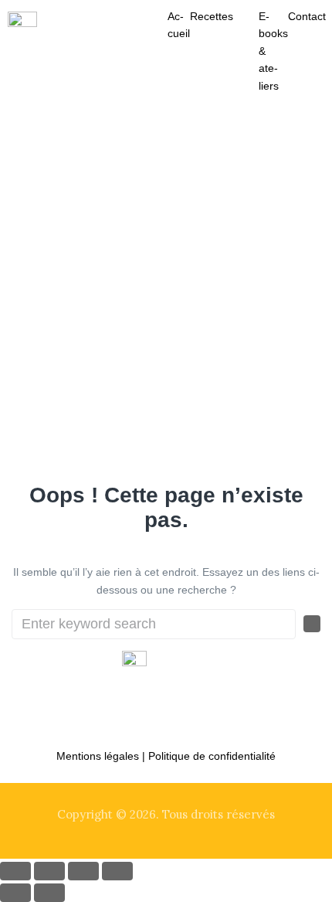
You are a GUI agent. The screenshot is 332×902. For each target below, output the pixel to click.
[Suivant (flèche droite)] (49, 892)
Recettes (211, 16)
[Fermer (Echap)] (117, 871)
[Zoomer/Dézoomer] (15, 871)
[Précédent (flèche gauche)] (15, 892)
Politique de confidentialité (212, 756)
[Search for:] (154, 624)
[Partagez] (83, 871)
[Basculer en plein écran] (49, 871)
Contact (307, 16)
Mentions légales (97, 756)
